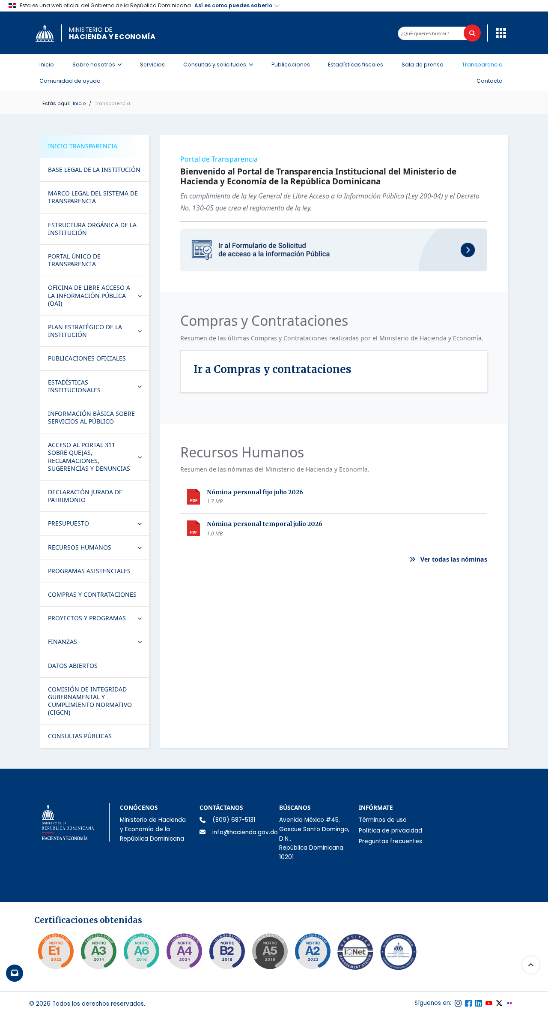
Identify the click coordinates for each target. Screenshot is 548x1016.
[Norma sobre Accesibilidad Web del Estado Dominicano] (227, 951)
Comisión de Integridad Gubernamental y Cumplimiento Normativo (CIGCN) (90, 701)
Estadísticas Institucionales (98, 386)
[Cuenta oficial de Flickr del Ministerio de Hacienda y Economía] (509, 1003)
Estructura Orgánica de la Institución (92, 229)
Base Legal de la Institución (94, 169)
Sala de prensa (423, 64)
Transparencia (482, 64)
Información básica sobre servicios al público (91, 417)
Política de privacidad (390, 831)
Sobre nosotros (99, 64)
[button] (499, 32)
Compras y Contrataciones (92, 594)
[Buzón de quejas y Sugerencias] (14, 973)
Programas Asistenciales (89, 571)
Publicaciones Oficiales (87, 358)
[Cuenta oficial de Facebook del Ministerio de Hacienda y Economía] (468, 1003)
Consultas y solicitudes (220, 64)
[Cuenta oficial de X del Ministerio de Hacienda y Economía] (499, 1003)
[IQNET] (355, 954)
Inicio (46, 64)
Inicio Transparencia (82, 146)
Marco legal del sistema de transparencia (93, 197)
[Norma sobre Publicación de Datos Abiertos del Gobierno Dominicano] (98, 951)
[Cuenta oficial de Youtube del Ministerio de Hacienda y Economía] (488, 1003)
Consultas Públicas (80, 736)
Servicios (152, 64)
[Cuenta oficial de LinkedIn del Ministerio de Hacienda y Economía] (478, 1003)
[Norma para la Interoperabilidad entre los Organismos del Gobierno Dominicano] (184, 951)
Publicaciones (290, 64)
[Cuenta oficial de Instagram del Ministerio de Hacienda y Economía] (458, 1003)
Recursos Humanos (98, 549)
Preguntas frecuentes (390, 841)
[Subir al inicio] (530, 965)
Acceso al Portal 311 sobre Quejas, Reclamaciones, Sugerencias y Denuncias (98, 456)
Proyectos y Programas (98, 620)
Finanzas (98, 643)
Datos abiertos (73, 665)
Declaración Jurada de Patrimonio (85, 496)
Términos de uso (383, 820)
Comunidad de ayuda (70, 80)
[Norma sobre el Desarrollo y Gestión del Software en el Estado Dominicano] (141, 951)
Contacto (490, 80)
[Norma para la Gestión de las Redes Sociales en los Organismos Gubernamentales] (55, 951)
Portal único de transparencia (74, 260)
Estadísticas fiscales (355, 64)
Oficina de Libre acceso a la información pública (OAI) (98, 295)
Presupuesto (98, 525)
